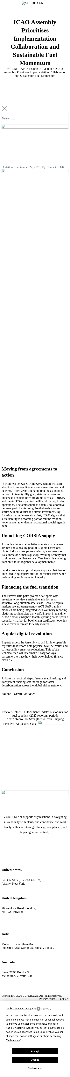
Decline (35, 1059)
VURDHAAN (30, 995)
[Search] (61, 130)
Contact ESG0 (55, 167)
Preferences (35, 1068)
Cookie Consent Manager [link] (19, 1008)
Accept (35, 1051)
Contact (64, 998)
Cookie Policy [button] (46, 1032)
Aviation (8, 167)
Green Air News (24, 693)
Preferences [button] (13, 1040)
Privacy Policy (47, 998)
